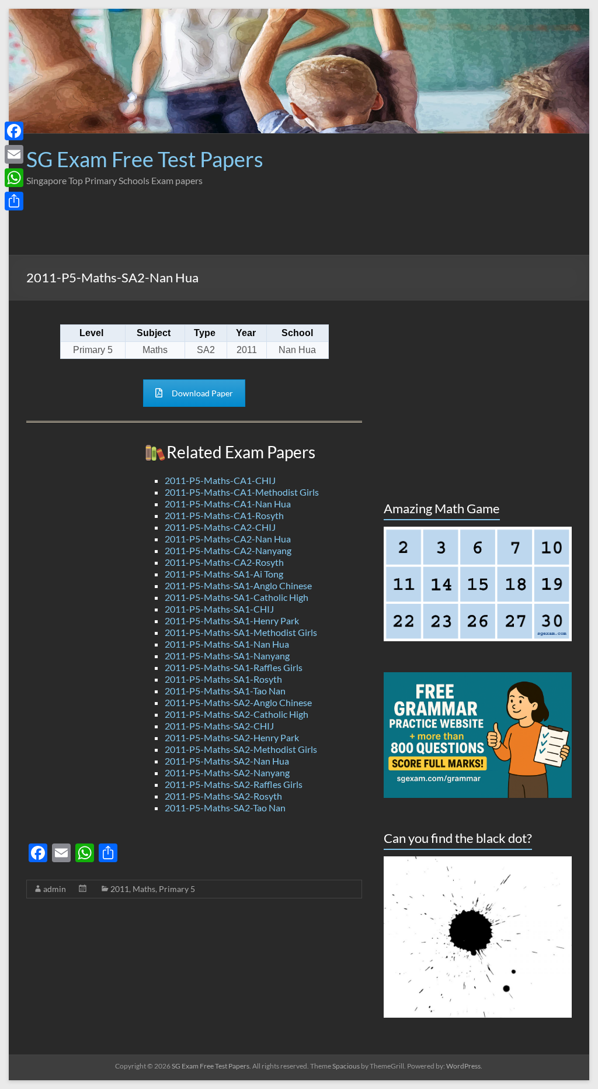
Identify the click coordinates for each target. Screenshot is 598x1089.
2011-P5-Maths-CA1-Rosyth (224, 515)
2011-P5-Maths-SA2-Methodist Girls (241, 749)
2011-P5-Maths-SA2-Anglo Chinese (238, 702)
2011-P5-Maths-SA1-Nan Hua (227, 643)
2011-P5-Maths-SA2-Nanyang (227, 772)
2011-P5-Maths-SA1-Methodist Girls (241, 632)
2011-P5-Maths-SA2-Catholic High (236, 714)
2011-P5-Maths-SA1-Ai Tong (224, 573)
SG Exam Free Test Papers (144, 159)
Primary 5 (177, 889)
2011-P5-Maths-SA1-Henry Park (232, 620)
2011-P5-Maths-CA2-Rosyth (224, 562)
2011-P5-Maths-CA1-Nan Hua (228, 503)
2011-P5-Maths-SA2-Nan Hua (227, 760)
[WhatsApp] (14, 177)
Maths (144, 889)
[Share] (14, 201)
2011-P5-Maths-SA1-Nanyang (227, 655)
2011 (119, 889)
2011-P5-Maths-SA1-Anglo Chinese (238, 585)
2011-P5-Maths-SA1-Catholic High (236, 597)
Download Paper (202, 393)
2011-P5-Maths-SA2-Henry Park (232, 737)
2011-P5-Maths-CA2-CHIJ (220, 527)
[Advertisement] (359, 228)
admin (54, 889)
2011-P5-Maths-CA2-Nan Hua (228, 538)
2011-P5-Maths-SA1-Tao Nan (225, 690)
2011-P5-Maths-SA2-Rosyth (223, 795)
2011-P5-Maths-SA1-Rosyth (223, 678)
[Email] (14, 154)
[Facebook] (14, 131)
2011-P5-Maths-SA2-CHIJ (219, 725)
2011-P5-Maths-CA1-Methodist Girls (242, 491)
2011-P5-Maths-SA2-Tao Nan (225, 807)
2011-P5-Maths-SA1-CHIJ (219, 608)
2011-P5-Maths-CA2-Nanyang (228, 550)
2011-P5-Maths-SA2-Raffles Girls (234, 784)
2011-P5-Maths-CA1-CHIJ (220, 480)
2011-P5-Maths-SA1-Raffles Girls (234, 667)
